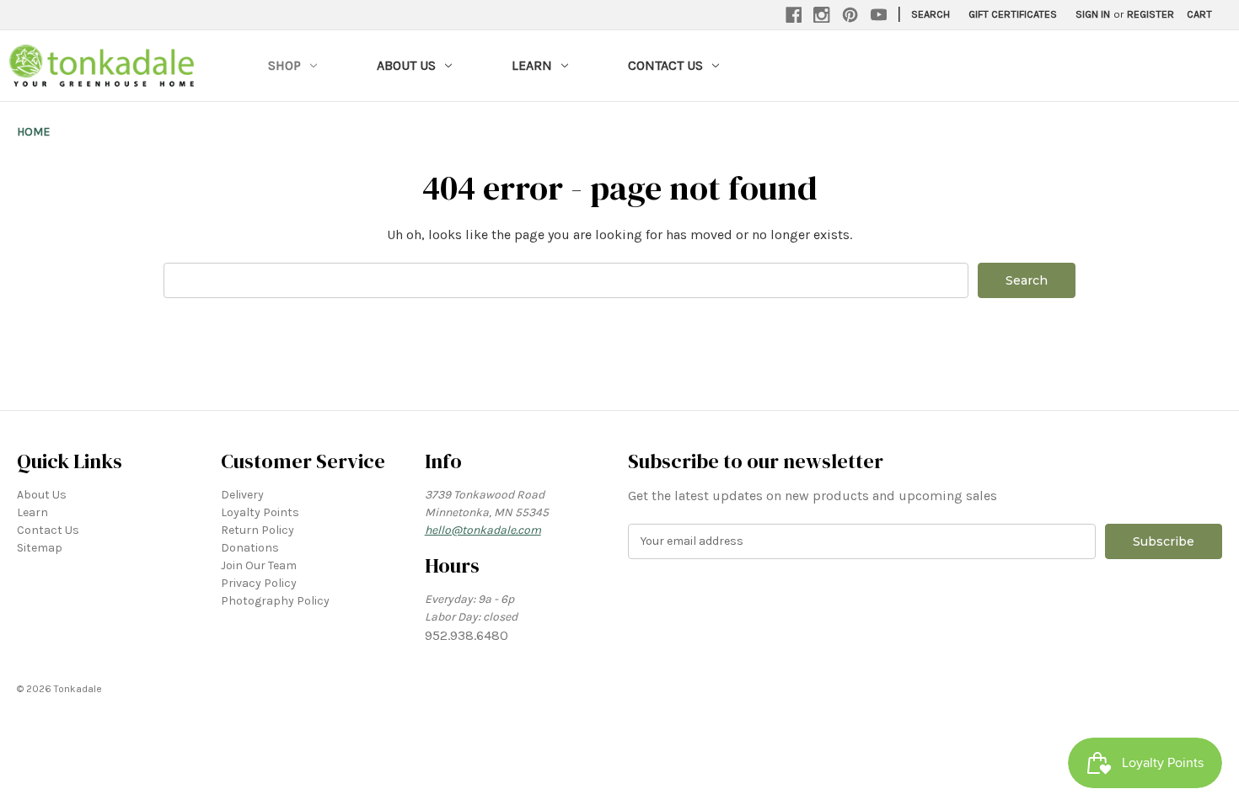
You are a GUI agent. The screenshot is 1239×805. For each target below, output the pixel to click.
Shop (284, 65)
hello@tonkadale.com (483, 530)
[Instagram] (821, 15)
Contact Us (665, 65)
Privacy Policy (259, 583)
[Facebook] (794, 15)
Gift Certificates (1012, 14)
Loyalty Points (260, 512)
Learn (532, 65)
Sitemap (39, 548)
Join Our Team (259, 565)
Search (930, 14)
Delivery (242, 495)
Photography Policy (275, 601)
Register (1150, 14)
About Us (406, 65)
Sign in (1092, 14)
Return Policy (257, 530)
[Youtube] (879, 15)
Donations (250, 548)
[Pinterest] (850, 15)
